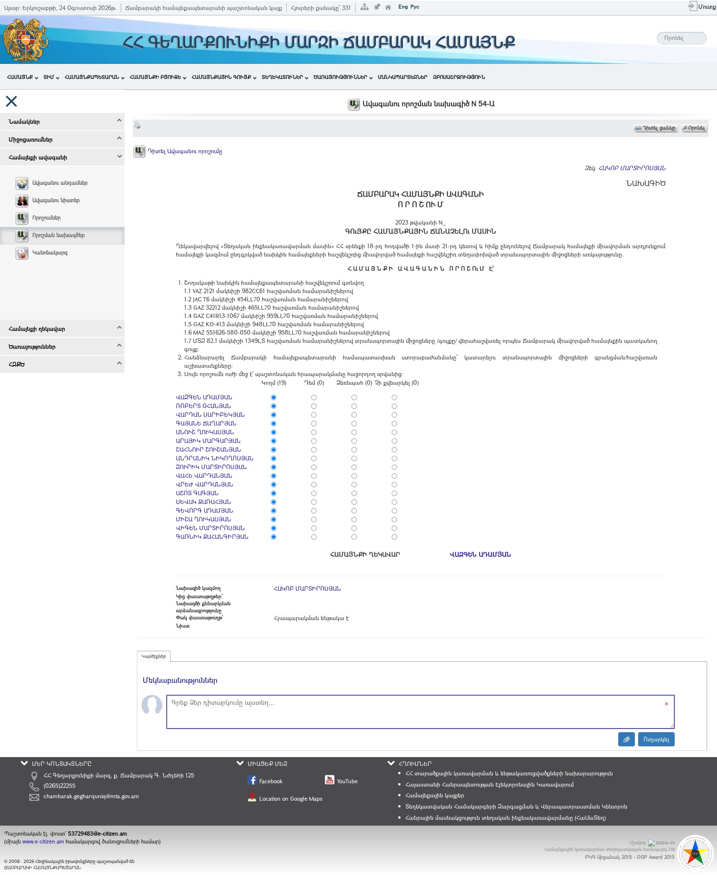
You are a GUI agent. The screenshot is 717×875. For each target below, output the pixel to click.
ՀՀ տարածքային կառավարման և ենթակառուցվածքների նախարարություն (509, 773)
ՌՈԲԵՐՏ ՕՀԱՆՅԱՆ (203, 406)
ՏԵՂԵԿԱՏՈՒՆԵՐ (282, 76)
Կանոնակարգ (50, 252)
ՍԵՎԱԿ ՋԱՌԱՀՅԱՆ (203, 502)
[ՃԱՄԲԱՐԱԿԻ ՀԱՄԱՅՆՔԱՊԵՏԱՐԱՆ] (25, 39)
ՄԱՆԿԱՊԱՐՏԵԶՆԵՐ (402, 76)
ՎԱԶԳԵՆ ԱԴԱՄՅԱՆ (204, 397)
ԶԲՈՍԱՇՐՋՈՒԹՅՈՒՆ (459, 76)
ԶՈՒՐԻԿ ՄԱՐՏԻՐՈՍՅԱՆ (211, 467)
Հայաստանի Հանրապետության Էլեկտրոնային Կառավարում (489, 784)
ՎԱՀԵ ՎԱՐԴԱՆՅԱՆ (204, 475)
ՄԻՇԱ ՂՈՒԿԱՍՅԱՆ (203, 519)
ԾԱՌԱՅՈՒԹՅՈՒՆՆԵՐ (340, 76)
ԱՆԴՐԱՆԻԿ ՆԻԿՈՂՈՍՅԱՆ (215, 458)
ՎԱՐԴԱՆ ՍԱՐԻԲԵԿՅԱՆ (210, 414)
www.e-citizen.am (43, 841)
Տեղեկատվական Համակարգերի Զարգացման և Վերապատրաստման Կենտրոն (516, 806)
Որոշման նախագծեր (58, 235)
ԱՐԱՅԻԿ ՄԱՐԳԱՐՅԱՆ (208, 441)
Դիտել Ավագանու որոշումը (184, 151)
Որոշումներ (46, 217)
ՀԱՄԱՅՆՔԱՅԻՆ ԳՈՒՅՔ (221, 76)
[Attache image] (626, 739)
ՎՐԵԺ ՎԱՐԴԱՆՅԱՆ (204, 484)
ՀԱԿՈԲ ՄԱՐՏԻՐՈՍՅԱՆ (632, 168)
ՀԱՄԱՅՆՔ (20, 76)
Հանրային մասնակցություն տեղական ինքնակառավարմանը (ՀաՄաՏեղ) (505, 817)
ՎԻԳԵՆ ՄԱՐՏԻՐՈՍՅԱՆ (210, 528)
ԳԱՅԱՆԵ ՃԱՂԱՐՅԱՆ (206, 423)
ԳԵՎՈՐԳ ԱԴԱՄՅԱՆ (204, 510)
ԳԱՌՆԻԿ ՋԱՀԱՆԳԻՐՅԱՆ (212, 536)
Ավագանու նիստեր (56, 200)
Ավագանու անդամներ (60, 182)
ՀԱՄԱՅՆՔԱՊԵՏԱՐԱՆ (92, 76)
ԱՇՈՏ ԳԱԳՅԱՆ (197, 493)
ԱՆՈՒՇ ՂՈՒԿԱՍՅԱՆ (205, 432)
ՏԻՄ (49, 76)
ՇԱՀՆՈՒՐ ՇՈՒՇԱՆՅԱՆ (208, 449)
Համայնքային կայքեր (434, 795)
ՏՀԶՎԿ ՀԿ (665, 843)
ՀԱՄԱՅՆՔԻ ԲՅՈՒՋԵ (155, 76)
